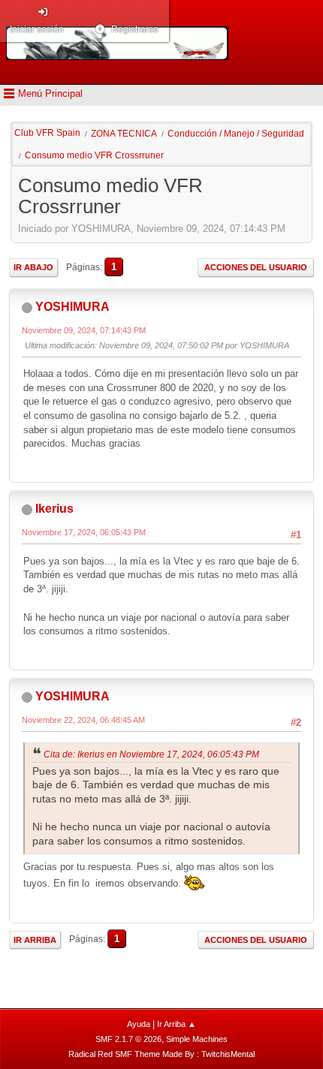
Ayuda (138, 1023)
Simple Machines (197, 1038)
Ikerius (54, 508)
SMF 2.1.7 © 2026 (128, 1038)
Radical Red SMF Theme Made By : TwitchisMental (161, 1053)
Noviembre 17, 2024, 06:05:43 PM (84, 532)
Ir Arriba (35, 939)
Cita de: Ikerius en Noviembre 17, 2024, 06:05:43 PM (151, 754)
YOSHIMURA (72, 306)
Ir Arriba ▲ (176, 1023)
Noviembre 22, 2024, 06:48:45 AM (83, 719)
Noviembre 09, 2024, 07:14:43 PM (84, 330)
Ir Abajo (33, 267)
